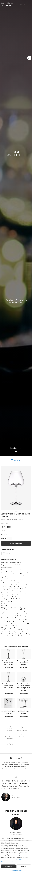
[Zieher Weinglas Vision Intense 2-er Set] (8, 677)
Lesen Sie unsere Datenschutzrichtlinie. (12, 860)
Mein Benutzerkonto (22, 729)
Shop (3, 519)
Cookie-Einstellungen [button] (16, 870)
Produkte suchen (10, 729)
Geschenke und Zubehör (15, 519)
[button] (7, 553)
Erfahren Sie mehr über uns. (9, 861)
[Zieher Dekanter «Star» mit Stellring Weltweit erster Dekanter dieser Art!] (24, 677)
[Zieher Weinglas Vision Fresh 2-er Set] (24, 654)
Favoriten (22, 737)
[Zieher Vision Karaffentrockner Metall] (8, 703)
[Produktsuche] (29, 58)
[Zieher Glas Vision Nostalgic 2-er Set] (24, 703)
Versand (4, 530)
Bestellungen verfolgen (9, 737)
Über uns (10, 3)
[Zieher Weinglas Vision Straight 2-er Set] (8, 654)
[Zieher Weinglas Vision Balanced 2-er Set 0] (16, 488)
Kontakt (8, 5)
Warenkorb (9, 745)
